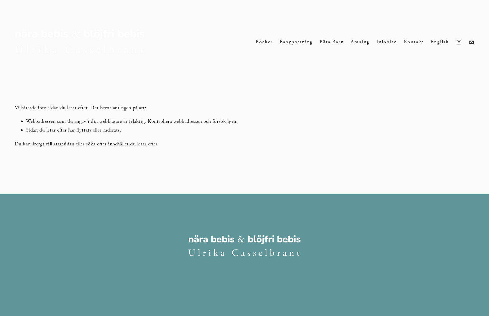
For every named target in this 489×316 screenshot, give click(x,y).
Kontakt (414, 41)
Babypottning (296, 41)
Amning (360, 41)
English (439, 41)
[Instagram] (459, 42)
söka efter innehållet (107, 144)
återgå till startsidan (53, 144)
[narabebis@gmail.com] (471, 42)
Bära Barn (331, 41)
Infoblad (386, 41)
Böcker (264, 41)
